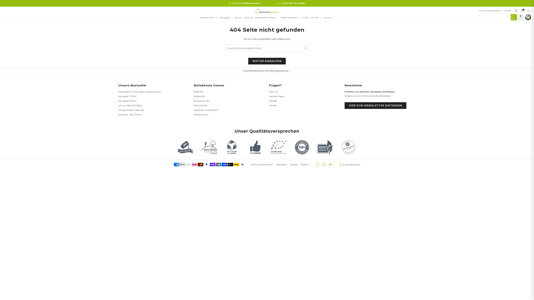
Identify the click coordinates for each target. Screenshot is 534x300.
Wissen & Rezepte (289, 18)
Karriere (315, 18)
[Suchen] (528, 10)
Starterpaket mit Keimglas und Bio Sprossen (139, 92)
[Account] (516, 10)
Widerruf (305, 164)
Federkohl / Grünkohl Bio (206, 110)
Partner (327, 18)
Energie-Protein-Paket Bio (131, 110)
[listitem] (244, 3)
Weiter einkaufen (267, 61)
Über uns (273, 92)
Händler (507, 11)
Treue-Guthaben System (489, 11)
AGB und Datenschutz (262, 164)
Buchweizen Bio (202, 101)
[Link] (514, 17)
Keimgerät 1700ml (127, 96)
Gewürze (248, 18)
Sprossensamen (207, 18)
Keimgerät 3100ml (127, 101)
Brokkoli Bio (199, 96)
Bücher (238, 18)
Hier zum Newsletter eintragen (375, 105)
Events (305, 18)
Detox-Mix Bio (200, 105)
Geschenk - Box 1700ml (129, 114)
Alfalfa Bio (198, 92)
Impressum (281, 164)
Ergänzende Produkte (265, 18)
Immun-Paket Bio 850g (130, 105)
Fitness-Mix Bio (201, 114)
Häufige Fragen (276, 96)
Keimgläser (225, 18)
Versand (294, 164)
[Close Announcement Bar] (532, 3)
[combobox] (267, 48)
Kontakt (273, 101)
